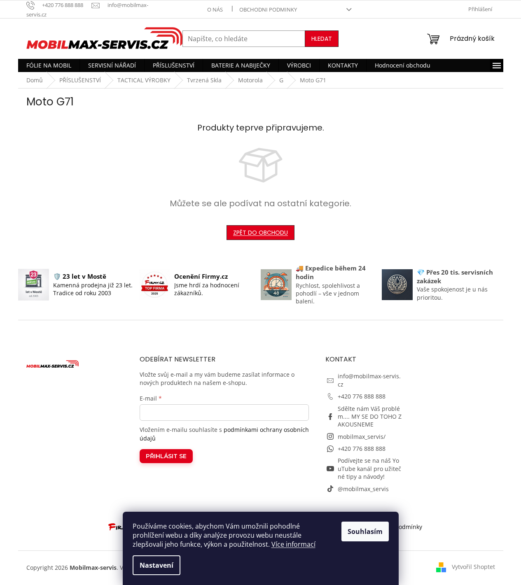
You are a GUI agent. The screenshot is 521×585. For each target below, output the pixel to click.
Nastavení (156, 565)
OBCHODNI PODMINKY (268, 9)
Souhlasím (365, 531)
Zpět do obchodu (260, 232)
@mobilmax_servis (363, 489)
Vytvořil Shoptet (473, 567)
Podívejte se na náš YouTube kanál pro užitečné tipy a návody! (369, 468)
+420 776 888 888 (361, 396)
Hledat (321, 39)
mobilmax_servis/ (361, 436)
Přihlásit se (166, 456)
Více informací (293, 544)
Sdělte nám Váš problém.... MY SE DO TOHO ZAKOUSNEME (370, 417)
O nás (215, 9)
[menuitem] (48, 65)
